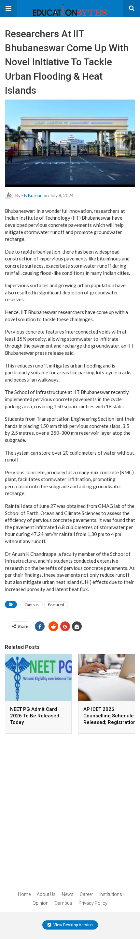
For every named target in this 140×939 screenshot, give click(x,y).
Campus (31, 604)
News (68, 894)
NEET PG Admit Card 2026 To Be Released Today (34, 715)
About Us (46, 894)
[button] (8, 8)
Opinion (41, 903)
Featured (56, 604)
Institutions (110, 894)
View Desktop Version (72, 925)
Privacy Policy (92, 903)
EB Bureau (32, 195)
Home (24, 894)
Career (86, 894)
